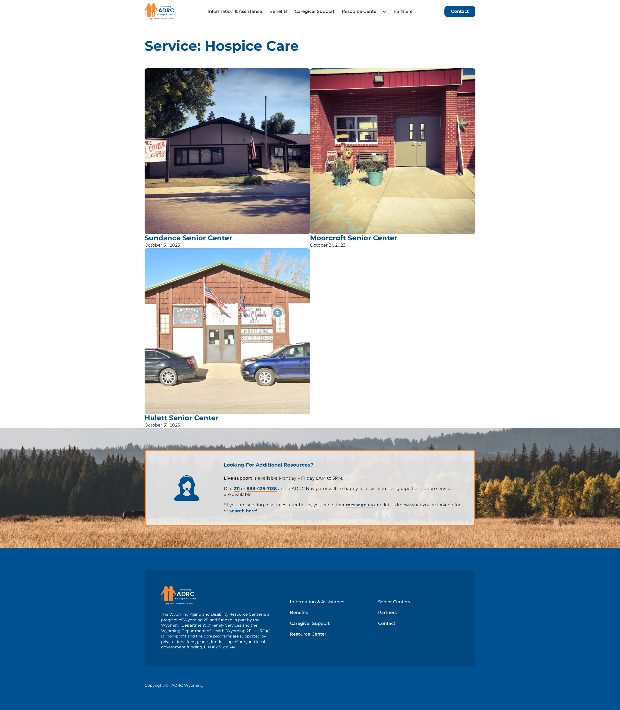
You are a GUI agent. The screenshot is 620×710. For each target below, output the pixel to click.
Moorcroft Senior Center (353, 238)
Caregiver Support (314, 11)
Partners (403, 11)
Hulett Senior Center (181, 418)
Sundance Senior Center (188, 238)
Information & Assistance (235, 11)
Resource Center (360, 11)
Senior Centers (394, 602)
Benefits (278, 11)
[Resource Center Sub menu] (384, 11)
